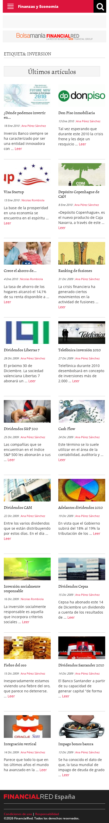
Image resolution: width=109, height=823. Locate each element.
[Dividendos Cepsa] (81, 569)
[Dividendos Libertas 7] (27, 332)
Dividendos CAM (18, 507)
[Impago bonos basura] (81, 726)
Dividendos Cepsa (73, 586)
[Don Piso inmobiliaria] (81, 95)
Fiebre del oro (15, 665)
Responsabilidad (47, 814)
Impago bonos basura (75, 744)
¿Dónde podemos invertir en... (25, 115)
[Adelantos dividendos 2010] (81, 490)
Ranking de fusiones (75, 270)
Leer (18, 148)
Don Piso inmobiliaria (76, 113)
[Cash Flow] (81, 411)
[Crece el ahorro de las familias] (27, 253)
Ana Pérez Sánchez (34, 126)
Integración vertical (20, 744)
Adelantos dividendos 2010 (80, 507)
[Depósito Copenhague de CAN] (81, 174)
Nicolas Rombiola (33, 200)
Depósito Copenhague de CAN (78, 194)
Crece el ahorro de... (20, 270)
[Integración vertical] (27, 726)
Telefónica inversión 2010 (79, 350)
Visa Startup (14, 192)
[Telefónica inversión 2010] (81, 332)
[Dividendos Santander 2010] (81, 647)
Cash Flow (66, 428)
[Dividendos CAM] (27, 490)
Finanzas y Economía (38, 6)
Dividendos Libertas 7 (22, 350)
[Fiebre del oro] (27, 647)
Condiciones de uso (18, 814)
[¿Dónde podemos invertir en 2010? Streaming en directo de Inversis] (27, 95)
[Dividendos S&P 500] (27, 411)
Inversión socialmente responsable (22, 588)
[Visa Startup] (27, 174)
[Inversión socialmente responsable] (27, 569)
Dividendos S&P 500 (21, 428)
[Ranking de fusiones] (81, 253)
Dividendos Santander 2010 (81, 665)
